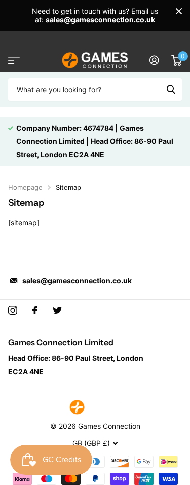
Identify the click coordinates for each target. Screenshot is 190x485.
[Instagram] (12, 310)
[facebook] (34, 310)
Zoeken (171, 89)
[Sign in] (154, 60)
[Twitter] (57, 310)
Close (179, 11)
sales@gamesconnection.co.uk (77, 280)
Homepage (25, 187)
